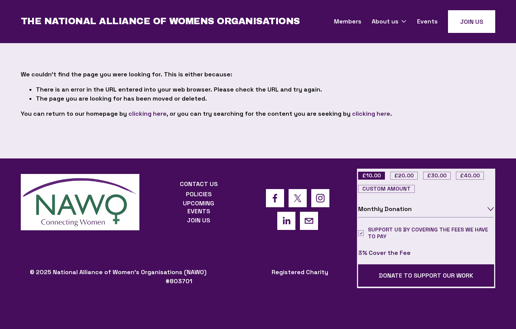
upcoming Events (198, 207)
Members (348, 21)
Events (427, 21)
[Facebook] (275, 198)
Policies (199, 194)
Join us (198, 220)
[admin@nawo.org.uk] (309, 221)
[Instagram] (320, 198)
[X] (298, 198)
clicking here (147, 114)
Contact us (199, 184)
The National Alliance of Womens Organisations (160, 21)
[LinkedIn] (286, 221)
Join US (471, 22)
